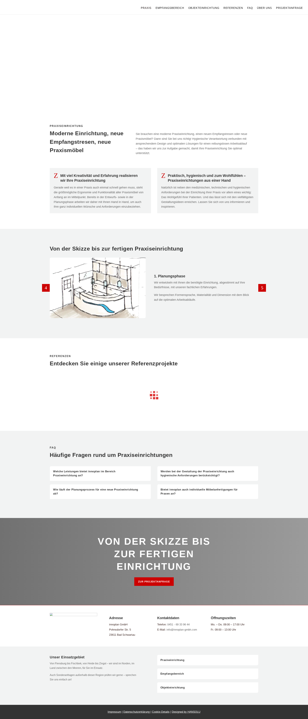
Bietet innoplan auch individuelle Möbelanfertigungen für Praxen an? (199, 491)
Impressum (114, 711)
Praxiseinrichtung (172, 660)
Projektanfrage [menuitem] (289, 8)
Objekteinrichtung (172, 687)
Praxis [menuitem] (146, 8)
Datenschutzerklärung (136, 711)
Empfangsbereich (172, 673)
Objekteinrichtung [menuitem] (203, 8)
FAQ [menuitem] (250, 8)
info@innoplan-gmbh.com (182, 629)
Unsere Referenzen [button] (68, 77)
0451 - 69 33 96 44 (178, 624)
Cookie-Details (161, 711)
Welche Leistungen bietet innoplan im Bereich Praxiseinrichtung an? (84, 473)
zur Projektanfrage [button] (154, 581)
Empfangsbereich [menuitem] (170, 8)
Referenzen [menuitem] (233, 8)
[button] (46, 288)
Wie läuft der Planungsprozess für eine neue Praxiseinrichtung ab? (95, 491)
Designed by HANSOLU (186, 711)
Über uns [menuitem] (264, 8)
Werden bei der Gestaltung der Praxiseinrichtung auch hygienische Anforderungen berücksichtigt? (197, 473)
